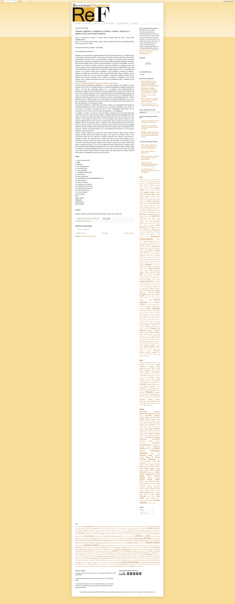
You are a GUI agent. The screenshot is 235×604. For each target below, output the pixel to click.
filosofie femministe (117, 545)
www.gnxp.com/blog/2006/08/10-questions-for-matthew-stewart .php (96, 83)
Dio (80, 526)
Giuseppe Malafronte (147, 459)
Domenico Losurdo (146, 214)
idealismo (120, 547)
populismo (154, 554)
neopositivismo (130, 552)
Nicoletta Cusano (144, 312)
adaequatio (118, 526)
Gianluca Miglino (156, 248)
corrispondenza (148, 530)
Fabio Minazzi (150, 227)
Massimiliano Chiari (152, 474)
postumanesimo (93, 556)
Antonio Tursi (150, 194)
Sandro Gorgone (155, 336)
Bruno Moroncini (154, 201)
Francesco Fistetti (155, 234)
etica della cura (85, 538)
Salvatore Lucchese (155, 490)
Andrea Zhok (152, 186)
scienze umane (113, 560)
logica (129, 549)
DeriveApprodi (155, 371)
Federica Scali (143, 437)
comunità (113, 530)
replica (99, 558)
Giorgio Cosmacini (155, 252)
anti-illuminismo (148, 526)
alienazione (123, 526)
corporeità (141, 530)
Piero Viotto (145, 326)
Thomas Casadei (149, 345)
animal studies (141, 526)
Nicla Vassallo (153, 308)
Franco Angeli (155, 379)
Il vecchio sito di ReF (122, 23)
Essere (83, 526)
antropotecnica (88, 528)
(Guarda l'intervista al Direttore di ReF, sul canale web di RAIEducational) (149, 51)
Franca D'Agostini (155, 231)
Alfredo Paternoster (154, 183)
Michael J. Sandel (146, 300)
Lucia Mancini (149, 464)
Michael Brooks (156, 297)
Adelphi (141, 362)
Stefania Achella (152, 341)
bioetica (150, 528)
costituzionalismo (80, 532)
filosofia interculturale (113, 542)
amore (136, 526)
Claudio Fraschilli (144, 428)
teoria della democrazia (142, 564)
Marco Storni (149, 468)
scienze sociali (105, 560)
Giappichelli (157, 380)
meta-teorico (108, 551)
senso (134, 560)
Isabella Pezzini (143, 268)
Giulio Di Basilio (153, 457)
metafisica (115, 551)
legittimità (86, 549)
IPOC (158, 382)
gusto (115, 547)
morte (154, 551)
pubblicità (128, 556)
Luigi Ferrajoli (157, 281)
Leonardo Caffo (150, 461)
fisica (132, 545)
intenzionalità (156, 547)
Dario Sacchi (157, 210)
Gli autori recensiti (108, 23)
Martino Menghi (150, 294)
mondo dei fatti (145, 551)
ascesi (113, 528)
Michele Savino (155, 481)
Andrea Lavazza (155, 185)
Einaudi (145, 375)
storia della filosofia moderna (81, 564)
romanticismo (78, 560)
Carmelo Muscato (144, 205)
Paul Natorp (157, 321)
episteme (82, 536)
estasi (133, 536)
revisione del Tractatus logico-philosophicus (119, 558)
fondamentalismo (138, 545)
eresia (102, 536)
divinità (118, 533)
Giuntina (145, 382)
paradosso (106, 554)
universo (124, 566)
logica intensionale (135, 549)
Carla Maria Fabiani (154, 203)
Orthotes (153, 394)
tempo (121, 564)
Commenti (145, 513)
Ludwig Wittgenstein (146, 281)
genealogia (150, 545)
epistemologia (89, 536)
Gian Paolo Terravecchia (145, 246)
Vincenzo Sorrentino (151, 352)
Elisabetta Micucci (144, 435)
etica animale (154, 536)
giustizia (77, 547)
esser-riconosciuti (128, 536)
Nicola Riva (149, 310)
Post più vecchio (129, 233)
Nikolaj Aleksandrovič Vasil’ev (147, 314)
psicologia (111, 556)
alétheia (128, 526)
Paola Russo (147, 316)
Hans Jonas (149, 263)
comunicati (102, 530)
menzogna (98, 551)
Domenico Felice (156, 212)
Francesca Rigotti (153, 437)
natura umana (78, 552)
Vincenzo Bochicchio (145, 350)
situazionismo (152, 560)
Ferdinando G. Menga (149, 229)
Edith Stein (143, 218)
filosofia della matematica (128, 540)
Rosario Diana (152, 334)
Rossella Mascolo (144, 490)
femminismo (129, 538)
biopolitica (157, 528)
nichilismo (154, 553)
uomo (128, 566)
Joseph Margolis (144, 270)
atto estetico (133, 528)
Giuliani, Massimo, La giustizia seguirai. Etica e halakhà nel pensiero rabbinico (150, 100)
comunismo (108, 530)
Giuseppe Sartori (152, 259)
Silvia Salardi (150, 498)
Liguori (158, 388)
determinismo (147, 532)
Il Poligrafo (149, 384)
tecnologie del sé (105, 564)
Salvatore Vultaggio (155, 492)
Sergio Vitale (151, 337)
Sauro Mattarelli (143, 337)
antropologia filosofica (80, 528)
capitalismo (86, 530)
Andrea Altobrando (144, 185)
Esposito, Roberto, (150, 164)
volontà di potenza (140, 566)
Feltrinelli (151, 377)
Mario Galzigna (147, 290)
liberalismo (106, 549)
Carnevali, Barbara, (150, 170)
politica (149, 555)
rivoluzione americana (142, 558)
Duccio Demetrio (147, 216)
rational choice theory (150, 556)
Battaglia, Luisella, (150, 134)
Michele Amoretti (148, 304)
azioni (137, 528)
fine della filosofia (127, 545)
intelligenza (149, 547)
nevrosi (150, 552)
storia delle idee (93, 564)
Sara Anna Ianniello (147, 494)
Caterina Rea (152, 205)
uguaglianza (119, 566)
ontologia (81, 554)
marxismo (157, 549)
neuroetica (137, 553)
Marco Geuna (156, 283)
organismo (101, 554)
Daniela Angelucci (148, 209)
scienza (97, 560)
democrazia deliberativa (138, 532)
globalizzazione (83, 547)
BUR (148, 364)
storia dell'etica (117, 562)
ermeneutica (107, 536)
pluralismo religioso (137, 554)
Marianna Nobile (151, 472)
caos (76, 530)
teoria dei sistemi (132, 564)
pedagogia (122, 554)
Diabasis (141, 373)
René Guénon (156, 326)
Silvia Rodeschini (144, 341)
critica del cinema (106, 532)
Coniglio (158, 370)
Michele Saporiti (144, 481)
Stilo (148, 403)
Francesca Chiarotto (155, 232)
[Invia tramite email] (104, 219)
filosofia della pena (151, 540)
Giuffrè (141, 382)
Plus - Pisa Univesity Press (148, 397)
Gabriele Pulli (156, 243)
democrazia (128, 532)
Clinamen (147, 370)
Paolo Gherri (157, 317)
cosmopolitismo (156, 530)
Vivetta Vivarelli (156, 354)
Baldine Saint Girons (150, 198)
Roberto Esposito (154, 332)
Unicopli (141, 405)
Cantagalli (148, 368)
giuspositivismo (156, 545)
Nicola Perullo (143, 310)
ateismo (125, 528)
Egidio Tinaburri (152, 218)
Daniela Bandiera (154, 428)
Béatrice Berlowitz (144, 203)
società (158, 560)
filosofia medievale (122, 542)
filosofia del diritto (93, 540)
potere (99, 556)
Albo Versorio (147, 362)
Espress (149, 375)
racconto (138, 556)
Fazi (146, 377)
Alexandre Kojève (144, 183)
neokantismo (109, 553)
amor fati (132, 526)
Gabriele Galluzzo (148, 243)
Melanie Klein (147, 297)
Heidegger (148, 264)
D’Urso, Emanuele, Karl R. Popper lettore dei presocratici (150, 104)
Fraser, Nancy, (149, 127)
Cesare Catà (146, 426)
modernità (134, 551)
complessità (96, 530)
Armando (142, 364)
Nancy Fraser (152, 306)
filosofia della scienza (101, 543)
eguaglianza (156, 533)
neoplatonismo (123, 552)
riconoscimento (133, 558)
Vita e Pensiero (147, 405)
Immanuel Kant (98, 526)
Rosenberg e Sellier (145, 401)
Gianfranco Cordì (149, 448)
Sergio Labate (151, 496)
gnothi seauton (93, 547)
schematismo (92, 560)
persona (128, 554)
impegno (135, 547)
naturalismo (84, 552)
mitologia (128, 551)
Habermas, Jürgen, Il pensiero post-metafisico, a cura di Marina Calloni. (150, 157)
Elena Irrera (148, 219)
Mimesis (149, 392)
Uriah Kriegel (156, 348)
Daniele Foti (152, 430)
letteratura (91, 549)
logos (141, 549)
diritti (93, 533)
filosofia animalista (156, 538)
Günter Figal (154, 261)
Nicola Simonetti (156, 310)
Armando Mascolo (150, 196)
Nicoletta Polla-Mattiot (154, 312)
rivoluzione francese (151, 558)
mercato (103, 551)
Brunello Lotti (143, 201)
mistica (120, 551)
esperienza (120, 536)
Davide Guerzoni (156, 431)
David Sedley (143, 212)
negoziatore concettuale (100, 552)
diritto (102, 533)
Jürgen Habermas (150, 272)
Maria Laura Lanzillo (151, 286)
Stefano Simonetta (148, 343)
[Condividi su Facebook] (109, 219)
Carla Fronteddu (148, 423)
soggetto (89, 562)
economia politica (144, 533)
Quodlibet (142, 399)
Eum (152, 375)
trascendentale (110, 566)
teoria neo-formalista (152, 564)
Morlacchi (157, 392)
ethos (144, 536)
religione (94, 558)
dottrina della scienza (125, 533)
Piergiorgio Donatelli (150, 325)
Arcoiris (158, 362)
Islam (104, 526)
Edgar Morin (155, 216)
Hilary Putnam (143, 266)
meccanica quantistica (81, 551)
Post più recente (80, 233)
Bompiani (151, 366)
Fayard (141, 377)
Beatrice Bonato (146, 199)
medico (94, 551)
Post (143, 510)
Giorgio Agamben (144, 252)
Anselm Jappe (148, 190)
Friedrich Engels (148, 241)
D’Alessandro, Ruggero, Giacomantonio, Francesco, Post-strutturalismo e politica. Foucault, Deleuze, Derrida (149, 90)
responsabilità (105, 558)
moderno (139, 551)
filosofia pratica (79, 545)
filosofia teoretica (92, 545)
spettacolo (99, 562)
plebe (131, 554)
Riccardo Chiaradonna (145, 328)
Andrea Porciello (144, 186)
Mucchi (141, 394)
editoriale (151, 533)
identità (124, 547)
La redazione (87, 23)
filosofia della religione (89, 543)
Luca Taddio (146, 279)
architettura (95, 528)
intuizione (77, 549)
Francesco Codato (146, 441)
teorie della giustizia (86, 566)
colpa (91, 530)
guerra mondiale (110, 547)
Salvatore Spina (145, 492)
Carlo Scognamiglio (150, 424)
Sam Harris (147, 336)
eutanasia (115, 538)
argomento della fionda (104, 528)
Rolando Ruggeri (144, 488)
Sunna (113, 526)
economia (137, 533)
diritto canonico (107, 533)
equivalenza (97, 536)
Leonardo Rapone (147, 275)
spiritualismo (104, 562)
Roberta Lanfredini (154, 330)
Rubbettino (154, 401)
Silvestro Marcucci (155, 339)
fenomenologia (138, 538)
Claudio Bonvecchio (150, 207)
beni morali (145, 528)
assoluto (121, 528)
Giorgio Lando (143, 253)
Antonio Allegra (144, 417)
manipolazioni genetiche (148, 549)
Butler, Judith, (149, 146)
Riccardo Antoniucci (153, 487)
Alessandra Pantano (144, 181)
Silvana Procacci (147, 339)
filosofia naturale (142, 542)
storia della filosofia (130, 562)
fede (124, 538)
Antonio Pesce (145, 419)
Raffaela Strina (151, 485)
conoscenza (130, 530)
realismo (157, 556)
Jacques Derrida (154, 268)
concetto (118, 530)
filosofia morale (132, 543)
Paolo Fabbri (150, 317)
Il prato (154, 384)
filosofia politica (153, 542)
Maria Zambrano (149, 288)
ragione (143, 556)
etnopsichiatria (109, 538)
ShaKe (145, 403)
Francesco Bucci (144, 234)
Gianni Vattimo (154, 250)
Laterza (142, 388)
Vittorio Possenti (148, 354)
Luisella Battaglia (143, 283)
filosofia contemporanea (81, 540)
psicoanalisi (105, 556)
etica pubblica (94, 538)
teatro (99, 564)
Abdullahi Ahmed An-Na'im (145, 179)
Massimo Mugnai (150, 295)
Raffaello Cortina (154, 399)
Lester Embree (156, 275)
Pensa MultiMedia (155, 396)
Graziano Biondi (146, 261)
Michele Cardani (154, 478)
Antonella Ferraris (152, 415)
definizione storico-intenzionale (118, 532)
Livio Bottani (142, 277)
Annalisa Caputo (149, 188)
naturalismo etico (91, 552)
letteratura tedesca (98, 549)
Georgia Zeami (145, 447)
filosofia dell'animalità (116, 540)
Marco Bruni (150, 283)
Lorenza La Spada (151, 462)
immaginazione (130, 547)
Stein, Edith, (148, 152)
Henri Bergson (156, 264)
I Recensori (97, 23)
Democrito (149, 212)
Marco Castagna (150, 466)
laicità (81, 549)
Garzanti (142, 380)
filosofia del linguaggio (105, 540)
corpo (136, 530)
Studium (152, 403)
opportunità (96, 554)
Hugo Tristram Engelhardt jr (153, 266)
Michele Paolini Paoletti (150, 479)
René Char (150, 326)
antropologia (156, 526)
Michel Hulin (151, 302)
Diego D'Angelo (154, 434)
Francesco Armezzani (150, 439)
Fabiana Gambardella (149, 225)
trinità (115, 566)
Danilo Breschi (147, 431)
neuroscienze (144, 553)
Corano (77, 526)
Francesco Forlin (144, 236)
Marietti (158, 390)
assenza (117, 528)
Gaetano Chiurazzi (145, 244)
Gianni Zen (155, 453)
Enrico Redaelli (148, 221)
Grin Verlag (150, 382)
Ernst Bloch (145, 223)
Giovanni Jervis (150, 253)
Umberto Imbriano (151, 503)
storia (111, 562)
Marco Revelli (143, 285)
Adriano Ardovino (156, 179)
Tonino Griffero (149, 347)
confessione (123, 530)
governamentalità (101, 547)
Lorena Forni (154, 277)
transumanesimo (103, 566)
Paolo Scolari (143, 319)
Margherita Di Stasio (152, 285)
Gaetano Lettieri (156, 244)
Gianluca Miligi (143, 250)
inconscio (140, 547)
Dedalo (147, 371)
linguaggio (124, 549)
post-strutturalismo (85, 556)
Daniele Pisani (156, 208)
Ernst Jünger (151, 223)
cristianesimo (97, 532)
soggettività (83, 562)
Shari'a (110, 526)
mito (124, 551)
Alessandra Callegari (150, 412)
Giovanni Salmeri (147, 257)
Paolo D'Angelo (143, 317)
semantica (130, 560)
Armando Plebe (143, 421)
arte (110, 528)
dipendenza (89, 533)
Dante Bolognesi (143, 210)
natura (158, 551)
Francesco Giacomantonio (150, 237)
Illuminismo (89, 526)
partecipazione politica (115, 554)
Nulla (107, 526)
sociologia (78, 562)
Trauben (158, 403)
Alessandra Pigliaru (155, 181)
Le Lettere (153, 388)
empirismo (77, 536)
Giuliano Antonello (156, 257)
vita (135, 566)
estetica (138, 536)
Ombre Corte (146, 394)
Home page (77, 23)
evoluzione (120, 538)
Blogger (153, 592)
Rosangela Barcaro (154, 488)
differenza (83, 533)
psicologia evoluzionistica (120, 556)
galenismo (145, 545)
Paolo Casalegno (156, 316)
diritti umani (97, 533)
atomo (128, 528)
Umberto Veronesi (147, 348)
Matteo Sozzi (145, 476)
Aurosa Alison (152, 421)
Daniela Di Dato (144, 430)
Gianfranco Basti (148, 248)
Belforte (152, 364)
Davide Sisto (144, 433)
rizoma (158, 558)
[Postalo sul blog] (105, 219)
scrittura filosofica (122, 560)
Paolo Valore (150, 319)
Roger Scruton (144, 334)
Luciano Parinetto (155, 279)
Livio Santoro (148, 277)
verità (131, 566)
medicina (90, 551)
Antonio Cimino (148, 192)
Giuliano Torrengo (144, 259)
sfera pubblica (140, 560)
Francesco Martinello (155, 444)
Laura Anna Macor (148, 274)
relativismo (89, 558)
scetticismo (85, 560)
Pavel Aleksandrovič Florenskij (147, 323)
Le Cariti (147, 388)
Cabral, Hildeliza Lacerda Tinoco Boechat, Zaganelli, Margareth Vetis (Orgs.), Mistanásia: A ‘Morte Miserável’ (150, 83)
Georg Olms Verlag (148, 380)
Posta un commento (83, 229)
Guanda (155, 382)
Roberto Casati (144, 332)
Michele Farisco (143, 306)
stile (109, 562)
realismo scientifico (79, 558)
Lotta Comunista (144, 390)
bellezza (141, 528)
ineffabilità (144, 547)
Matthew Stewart (86, 221)
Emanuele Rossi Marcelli (154, 435)
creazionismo (88, 532)
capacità (80, 530)
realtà (85, 558)
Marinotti (142, 392)
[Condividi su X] (107, 219)
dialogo (153, 532)
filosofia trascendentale (106, 545)
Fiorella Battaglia (146, 230)
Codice (153, 370)
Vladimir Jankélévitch (144, 356)
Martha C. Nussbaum (147, 292)
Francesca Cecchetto (145, 232)
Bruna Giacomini (155, 199)
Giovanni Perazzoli (149, 255)
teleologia (117, 564)
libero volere (112, 549)
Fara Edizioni (157, 375)
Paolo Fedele (152, 483)
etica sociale (101, 538)
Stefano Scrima (148, 500)
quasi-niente (133, 556)
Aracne (154, 362)
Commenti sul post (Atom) (88, 236)
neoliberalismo (117, 552)
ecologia (132, 533)
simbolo (147, 560)
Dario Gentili (150, 210)
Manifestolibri (152, 390)
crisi (93, 532)
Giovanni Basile (146, 455)
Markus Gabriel (156, 290)
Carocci (153, 368)
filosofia (147, 538)
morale (151, 551)
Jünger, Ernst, (150, 121)
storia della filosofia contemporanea (149, 562)
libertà (118, 549)
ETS (145, 373)
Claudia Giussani (155, 426)
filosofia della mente (141, 540)
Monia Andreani (144, 483)
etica (148, 536)
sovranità (94, 562)
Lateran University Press (152, 386)
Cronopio (142, 371)
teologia (126, 564)
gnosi (89, 547)
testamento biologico (95, 566)
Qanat (158, 397)
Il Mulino (142, 384)
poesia (144, 554)
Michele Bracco (156, 304)
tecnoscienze (112, 564)
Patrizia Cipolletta (149, 321)
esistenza (114, 536)
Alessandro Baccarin (147, 413)
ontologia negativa (89, 554)
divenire (114, 533)
